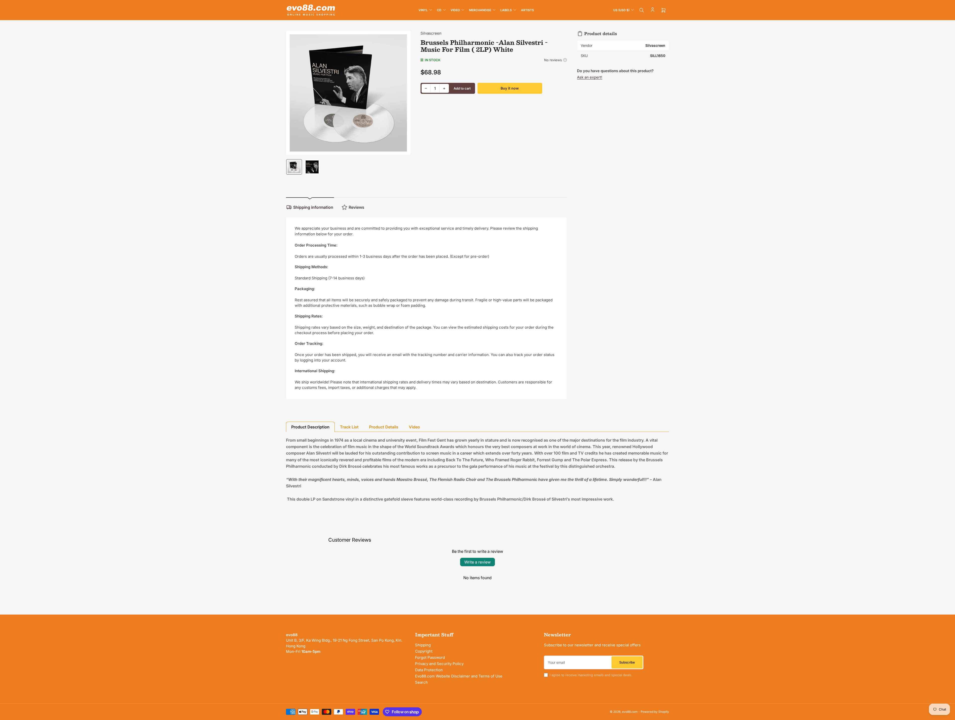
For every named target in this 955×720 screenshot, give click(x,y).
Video (455, 10)
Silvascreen (431, 33)
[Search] (641, 10)
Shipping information (313, 207)
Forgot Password (430, 657)
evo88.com (630, 712)
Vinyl (423, 10)
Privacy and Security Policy (439, 663)
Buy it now (510, 88)
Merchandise (480, 10)
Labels (506, 10)
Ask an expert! (589, 77)
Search (421, 682)
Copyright (423, 651)
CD (439, 10)
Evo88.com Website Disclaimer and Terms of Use (458, 676)
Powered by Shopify (655, 712)
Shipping (423, 645)
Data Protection (429, 670)
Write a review (477, 562)
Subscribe (627, 662)
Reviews (356, 207)
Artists (527, 10)
